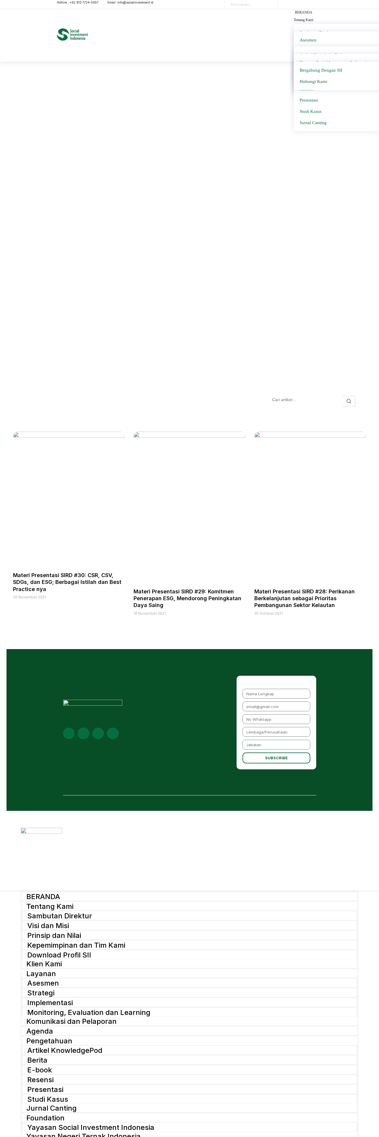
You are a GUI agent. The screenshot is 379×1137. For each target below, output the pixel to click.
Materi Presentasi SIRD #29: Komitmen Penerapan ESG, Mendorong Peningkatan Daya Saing (187, 598)
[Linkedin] (69, 733)
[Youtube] (83, 733)
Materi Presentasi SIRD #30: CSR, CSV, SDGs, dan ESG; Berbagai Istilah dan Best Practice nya (67, 582)
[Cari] (349, 401)
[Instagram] (98, 733)
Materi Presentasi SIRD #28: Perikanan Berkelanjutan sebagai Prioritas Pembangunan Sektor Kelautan (304, 598)
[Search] (269, 4)
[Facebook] (113, 733)
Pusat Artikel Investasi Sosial (88, 401)
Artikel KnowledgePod (64, 1050)
